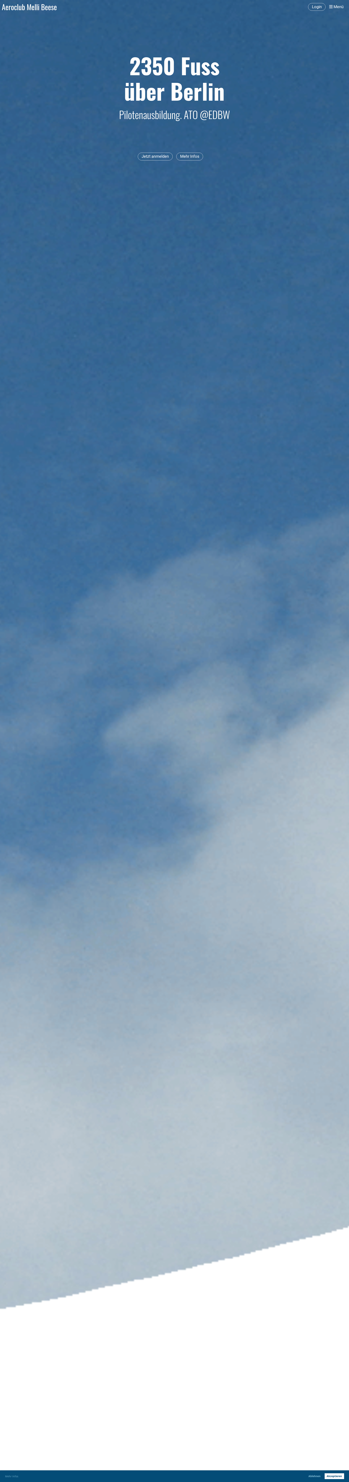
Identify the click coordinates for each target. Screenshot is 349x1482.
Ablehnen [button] (314, 1476)
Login (317, 7)
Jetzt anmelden (155, 156)
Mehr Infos (189, 156)
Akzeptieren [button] (334, 1476)
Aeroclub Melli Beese (29, 7)
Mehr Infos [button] (11, 1476)
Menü (338, 7)
